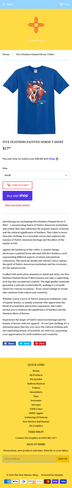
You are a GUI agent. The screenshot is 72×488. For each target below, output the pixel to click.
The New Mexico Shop (26, 474)
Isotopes (36, 404)
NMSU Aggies (36, 413)
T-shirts (36, 387)
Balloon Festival (36, 383)
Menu (10, 4)
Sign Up (62, 458)
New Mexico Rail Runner (36, 421)
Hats (36, 396)
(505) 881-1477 (49, 437)
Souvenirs (36, 400)
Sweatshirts (36, 392)
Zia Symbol (36, 379)
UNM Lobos (36, 408)
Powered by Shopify (52, 474)
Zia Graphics (36, 425)
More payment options (17, 205)
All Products (36, 375)
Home (6, 54)
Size (5, 168)
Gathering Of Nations (36, 417)
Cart (66, 4)
